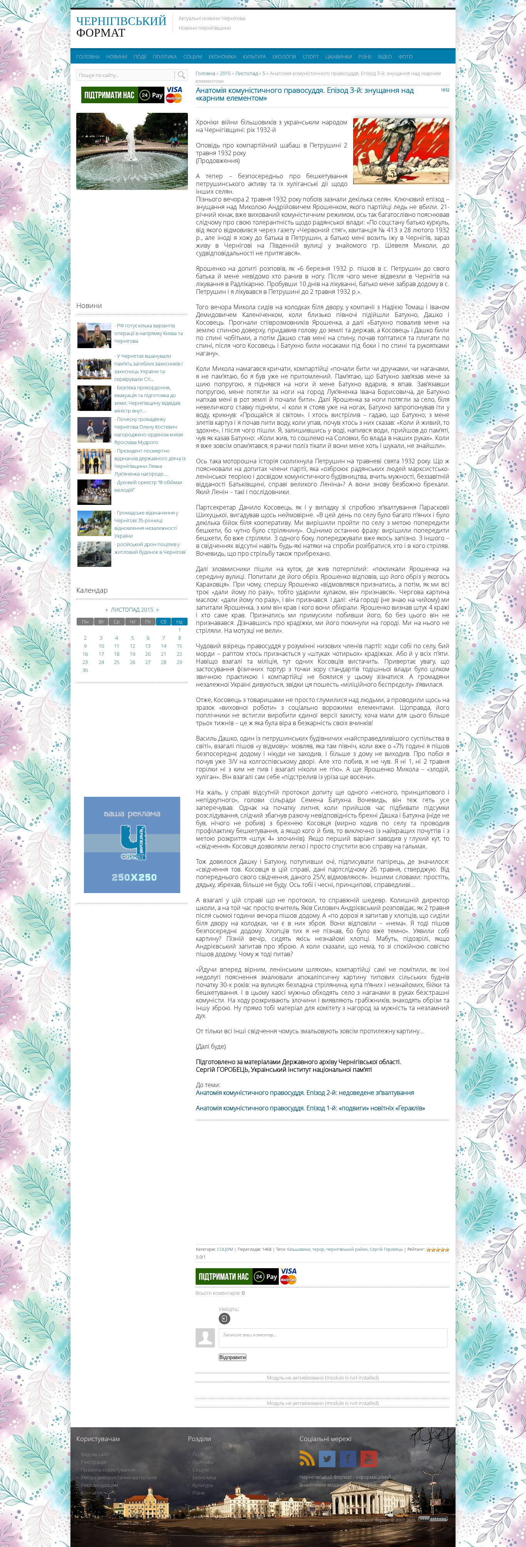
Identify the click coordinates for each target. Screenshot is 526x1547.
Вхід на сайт (95, 1454)
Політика (203, 1461)
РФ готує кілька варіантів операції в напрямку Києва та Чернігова (148, 333)
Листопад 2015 (132, 609)
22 (179, 653)
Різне (199, 1492)
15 (179, 645)
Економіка (204, 1477)
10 (101, 645)
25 (116, 662)
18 (116, 653)
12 (132, 645)
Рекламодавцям (99, 1485)
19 (132, 653)
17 (101, 653)
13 (148, 645)
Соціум (201, 1469)
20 (148, 653)
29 (179, 662)
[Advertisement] (355, 27)
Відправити (232, 1357)
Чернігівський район (347, 1249)
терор (318, 1249)
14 (163, 645)
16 (85, 653)
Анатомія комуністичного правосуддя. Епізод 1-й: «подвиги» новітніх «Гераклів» (310, 1108)
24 (101, 662)
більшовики (298, 1249)
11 (116, 645)
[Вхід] (224, 1318)
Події (198, 1454)
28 (163, 662)
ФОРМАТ (121, 27)
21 (163, 653)
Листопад (246, 73)
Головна (205, 73)
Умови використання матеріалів (119, 1477)
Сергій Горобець (386, 1249)
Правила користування (108, 1469)
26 (132, 662)
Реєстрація (93, 1461)
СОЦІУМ (225, 1249)
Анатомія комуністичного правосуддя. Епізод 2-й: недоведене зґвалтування (305, 1092)
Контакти (91, 1492)
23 (85, 662)
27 (148, 662)
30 (85, 670)
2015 (225, 73)
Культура (203, 1485)
